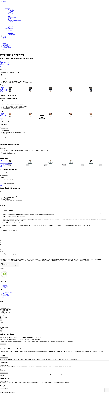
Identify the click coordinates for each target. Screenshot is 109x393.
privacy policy (3, 343)
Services (4, 7)
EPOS (9, 29)
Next (6, 327)
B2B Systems (10, 11)
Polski (4, 2)
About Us (4, 36)
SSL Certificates (11, 25)
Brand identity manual (12, 17)
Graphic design (8, 14)
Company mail (10, 26)
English (4, 1)
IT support (5, 298)
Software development (9, 28)
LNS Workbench (11, 30)
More (1, 93)
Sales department (3, 315)
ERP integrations (11, 10)
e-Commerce (10, 9)
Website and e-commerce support (14, 20)
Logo (9, 16)
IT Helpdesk (2, 311)
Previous (3, 327)
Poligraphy (10, 18)
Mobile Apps (10, 31)
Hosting (9, 22)
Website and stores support (8, 297)
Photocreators (10, 33)
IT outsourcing (5, 48)
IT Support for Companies (13, 13)
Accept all (2, 392)
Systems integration (11, 34)
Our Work (5, 35)
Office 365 (10, 27)
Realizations (5, 285)
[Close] (1, 318)
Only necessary (8, 392)
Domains (9, 24)
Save (13, 392)
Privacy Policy (5, 286)
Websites (9, 12)
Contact (4, 37)
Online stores (7, 8)
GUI (8, 19)
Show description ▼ (4, 358)
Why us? (4, 49)
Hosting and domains (9, 21)
